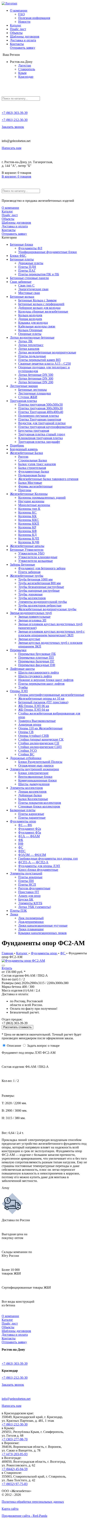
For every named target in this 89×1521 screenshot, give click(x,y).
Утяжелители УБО (31, 553)
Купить (7, 968)
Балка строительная (32, 468)
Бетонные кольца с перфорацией (41, 304)
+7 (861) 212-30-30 (15, 120)
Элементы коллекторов (26, 788)
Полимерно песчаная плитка (38, 415)
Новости (24, 21)
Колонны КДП (28, 538)
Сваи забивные (20, 281)
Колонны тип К (29, 508)
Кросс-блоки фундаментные (38, 869)
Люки (14, 914)
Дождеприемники (31, 922)
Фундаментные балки (33, 471)
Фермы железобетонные (35, 486)
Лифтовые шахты (22, 668)
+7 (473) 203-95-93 (15, 1454)
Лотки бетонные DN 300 (35, 378)
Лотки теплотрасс (30, 345)
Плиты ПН (26, 881)
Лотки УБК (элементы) (34, 907)
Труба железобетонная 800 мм (39, 583)
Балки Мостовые (30, 482)
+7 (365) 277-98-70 (15, 1439)
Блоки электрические (33, 773)
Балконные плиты (22, 810)
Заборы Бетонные (22, 564)
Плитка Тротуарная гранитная (39, 419)
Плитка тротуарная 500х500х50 (40, 404)
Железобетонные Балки (26, 453)
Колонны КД (27, 534)
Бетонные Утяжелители (26, 549)
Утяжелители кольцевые (35, 561)
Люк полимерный (31, 918)
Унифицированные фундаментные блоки (47, 252)
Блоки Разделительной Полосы (40, 761)
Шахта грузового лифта (35, 676)
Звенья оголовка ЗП (32, 620)
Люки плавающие (31, 929)
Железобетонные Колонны (29, 494)
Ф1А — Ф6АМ (29, 836)
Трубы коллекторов (32, 598)
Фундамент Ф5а (29, 832)
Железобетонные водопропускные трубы (47, 609)
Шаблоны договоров (24, 36)
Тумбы (23, 687)
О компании (18, 10)
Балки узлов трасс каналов (37, 464)
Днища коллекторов (32, 791)
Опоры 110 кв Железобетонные (40, 728)
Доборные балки (30, 795)
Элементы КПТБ (30, 903)
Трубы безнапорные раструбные (41, 587)
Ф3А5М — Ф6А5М (32, 855)
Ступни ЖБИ (27, 397)
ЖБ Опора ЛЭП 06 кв (33, 706)
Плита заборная (29, 572)
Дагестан (24, 65)
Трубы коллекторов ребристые (39, 605)
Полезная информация (34, 18)
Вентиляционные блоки (35, 776)
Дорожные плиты (30, 263)
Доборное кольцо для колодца (39, 307)
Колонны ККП (28, 523)
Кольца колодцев (30, 315)
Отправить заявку (22, 47)
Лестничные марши (24, 386)
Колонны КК (27, 516)
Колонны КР (27, 527)
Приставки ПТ (28, 892)
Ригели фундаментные (34, 888)
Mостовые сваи (29, 293)
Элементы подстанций (26, 873)
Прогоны (24, 490)
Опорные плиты (29, 334)
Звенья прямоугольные (34, 616)
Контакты (17, 44)
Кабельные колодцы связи (36, 326)
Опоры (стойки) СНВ (33, 735)
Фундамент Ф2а (29, 828)
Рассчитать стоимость (17, 1027)
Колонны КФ (27, 531)
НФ (20, 843)
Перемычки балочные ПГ (36, 661)
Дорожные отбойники (25, 758)
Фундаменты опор (23, 821)
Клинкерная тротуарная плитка (40, 438)
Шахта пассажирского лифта (38, 672)
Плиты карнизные (31, 814)
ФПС (22, 851)
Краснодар (25, 76)
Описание (14, 1045)
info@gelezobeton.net (16, 1398)
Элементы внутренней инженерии (34, 769)
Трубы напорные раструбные (39, 590)
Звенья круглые (29, 639)
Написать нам (11, 148)
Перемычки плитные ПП (36, 657)
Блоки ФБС (18, 255)
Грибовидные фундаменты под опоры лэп (48, 858)
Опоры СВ (26, 732)
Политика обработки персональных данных (33, 1501)
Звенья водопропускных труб (31, 613)
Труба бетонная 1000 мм (35, 579)
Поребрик (17, 445)
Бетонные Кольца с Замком (37, 300)
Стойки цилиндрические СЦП (40, 747)
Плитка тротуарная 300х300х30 (40, 408)
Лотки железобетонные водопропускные (47, 352)
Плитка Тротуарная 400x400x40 (40, 412)
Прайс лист (18, 29)
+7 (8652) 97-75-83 (15, 1484)
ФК (20, 840)
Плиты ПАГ (27, 270)
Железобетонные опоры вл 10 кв (41, 698)
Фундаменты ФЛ (30, 248)
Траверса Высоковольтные (37, 721)
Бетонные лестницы (32, 389)
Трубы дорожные (30, 594)
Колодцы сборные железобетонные (43, 311)
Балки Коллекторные (33, 799)
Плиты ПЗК (18, 910)
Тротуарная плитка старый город (41, 434)
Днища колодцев (30, 319)
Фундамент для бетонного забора (41, 568)
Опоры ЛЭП (19, 691)
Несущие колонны (31, 501)
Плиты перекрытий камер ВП (39, 360)
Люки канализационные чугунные (42, 925)
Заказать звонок (13, 127)
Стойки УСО (27, 750)
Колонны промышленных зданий (42, 497)
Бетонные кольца (22, 296)
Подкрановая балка (32, 475)
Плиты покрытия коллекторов (39, 802)
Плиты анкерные (30, 877)
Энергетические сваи (33, 289)
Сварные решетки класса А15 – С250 (44, 363)
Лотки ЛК (25, 341)
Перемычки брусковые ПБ (37, 654)
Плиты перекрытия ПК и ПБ (38, 274)
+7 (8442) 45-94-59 (15, 1469)
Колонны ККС (28, 520)
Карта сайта (10, 1508)
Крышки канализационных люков (42, 933)
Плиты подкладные (32, 356)
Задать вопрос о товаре (43, 1045)
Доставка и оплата (23, 40)
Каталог (15, 25)
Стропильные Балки (32, 460)
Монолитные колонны (34, 505)
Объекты (16, 33)
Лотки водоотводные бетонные (32, 337)
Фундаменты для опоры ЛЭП (39, 866)
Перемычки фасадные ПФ (36, 665)
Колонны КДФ (28, 542)
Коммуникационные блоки (37, 780)
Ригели (23, 456)
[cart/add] (3, 965)
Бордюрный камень (24, 449)
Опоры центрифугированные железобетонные (51, 695)
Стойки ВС (26, 754)
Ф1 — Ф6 (25, 825)
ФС (20, 847)
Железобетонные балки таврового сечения (48, 479)
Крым (22, 73)
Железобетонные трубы (26, 575)
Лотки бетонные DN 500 (35, 374)
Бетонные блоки (21, 244)
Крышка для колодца (33, 322)
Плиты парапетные (32, 817)
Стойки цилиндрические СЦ (38, 743)
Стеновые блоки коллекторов (39, 806)
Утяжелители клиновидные (37, 557)
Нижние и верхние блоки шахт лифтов (45, 680)
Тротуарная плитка (23, 401)
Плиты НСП (27, 884)
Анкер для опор (29, 895)
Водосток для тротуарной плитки (42, 423)
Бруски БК (25, 899)
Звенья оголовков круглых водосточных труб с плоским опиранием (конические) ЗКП (51, 633)
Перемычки (18, 650)
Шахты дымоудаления (33, 784)
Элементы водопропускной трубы (42, 601)
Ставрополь (26, 69)
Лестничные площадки (34, 393)
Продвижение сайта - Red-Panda (24, 1515)
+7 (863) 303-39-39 (15, 113)
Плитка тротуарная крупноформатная (45, 427)
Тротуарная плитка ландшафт (39, 441)
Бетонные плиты (22, 259)
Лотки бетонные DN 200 (35, 382)
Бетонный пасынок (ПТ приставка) (43, 702)
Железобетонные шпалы (27, 546)
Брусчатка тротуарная (33, 430)
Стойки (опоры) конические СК (41, 739)
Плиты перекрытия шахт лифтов (41, 683)
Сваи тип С (26, 285)
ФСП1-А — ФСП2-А (33, 862)
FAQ (21, 14)
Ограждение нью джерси (36, 765)
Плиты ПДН (27, 267)
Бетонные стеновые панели (29, 278)
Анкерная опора (29, 724)
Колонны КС (27, 512)
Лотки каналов (28, 348)
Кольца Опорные (30, 330)
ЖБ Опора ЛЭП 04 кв (33, 709)
